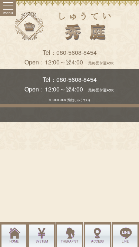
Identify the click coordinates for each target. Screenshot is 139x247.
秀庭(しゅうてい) (78, 100)
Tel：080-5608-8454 (70, 52)
